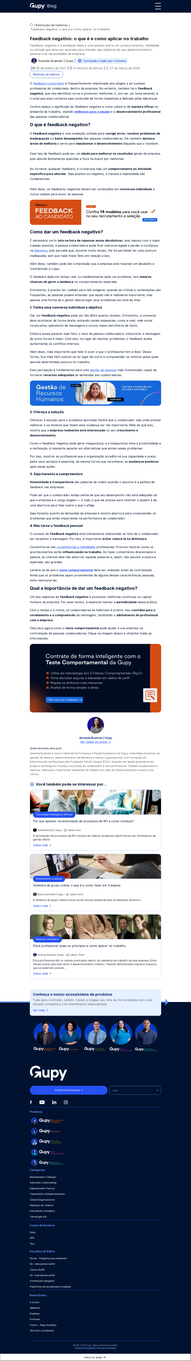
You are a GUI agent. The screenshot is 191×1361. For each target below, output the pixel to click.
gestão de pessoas (103, 370)
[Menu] (158, 6)
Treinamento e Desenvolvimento (47, 1194)
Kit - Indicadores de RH (42, 1264)
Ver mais (39, 1010)
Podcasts (35, 1319)
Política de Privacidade (85, 1348)
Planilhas (35, 1313)
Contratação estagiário (42, 1280)
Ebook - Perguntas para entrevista (48, 1258)
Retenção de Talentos (42, 1205)
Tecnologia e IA (38, 1216)
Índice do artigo (93, 1357)
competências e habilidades (76, 547)
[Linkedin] (54, 1102)
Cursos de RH (37, 1269)
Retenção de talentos (52, 25)
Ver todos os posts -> (95, 742)
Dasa (32, 1232)
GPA (32, 1237)
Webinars (35, 1307)
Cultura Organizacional (42, 1199)
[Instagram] (66, 1102)
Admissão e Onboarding (43, 1182)
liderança (40, 250)
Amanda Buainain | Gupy (55, 61)
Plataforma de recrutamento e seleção (50, 1286)
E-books (34, 1302)
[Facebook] (31, 1102)
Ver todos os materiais (42, 1330)
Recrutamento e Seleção (43, 1177)
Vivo (32, 1243)
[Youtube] (42, 1102)
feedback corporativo (48, 83)
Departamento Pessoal (42, 1188)
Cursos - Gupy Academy (43, 1325)
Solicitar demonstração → (69, 1090)
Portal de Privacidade (106, 1348)
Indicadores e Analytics (42, 1211)
